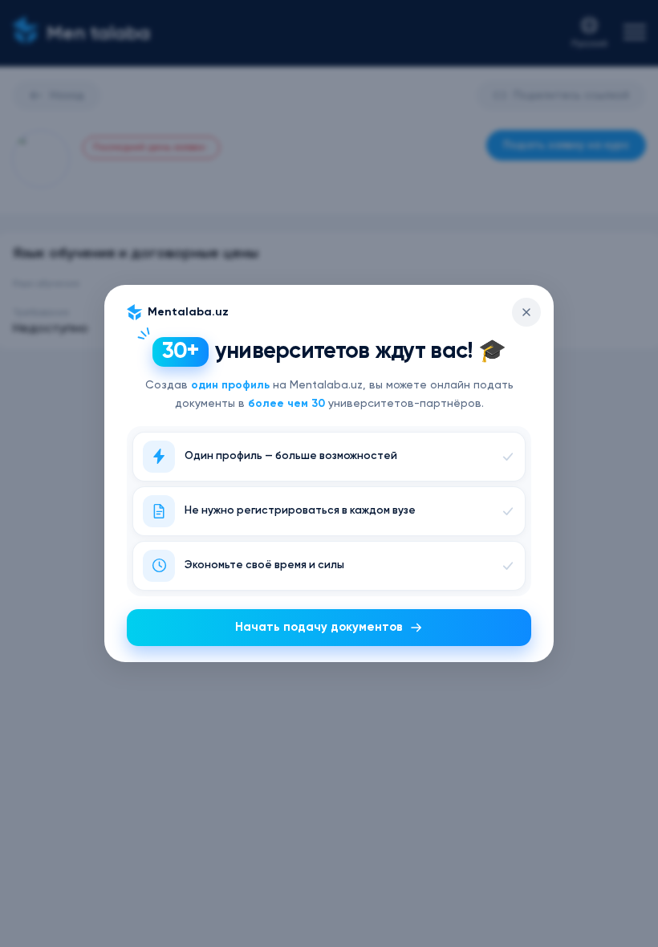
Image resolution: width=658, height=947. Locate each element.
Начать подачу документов (319, 627)
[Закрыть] (526, 312)
